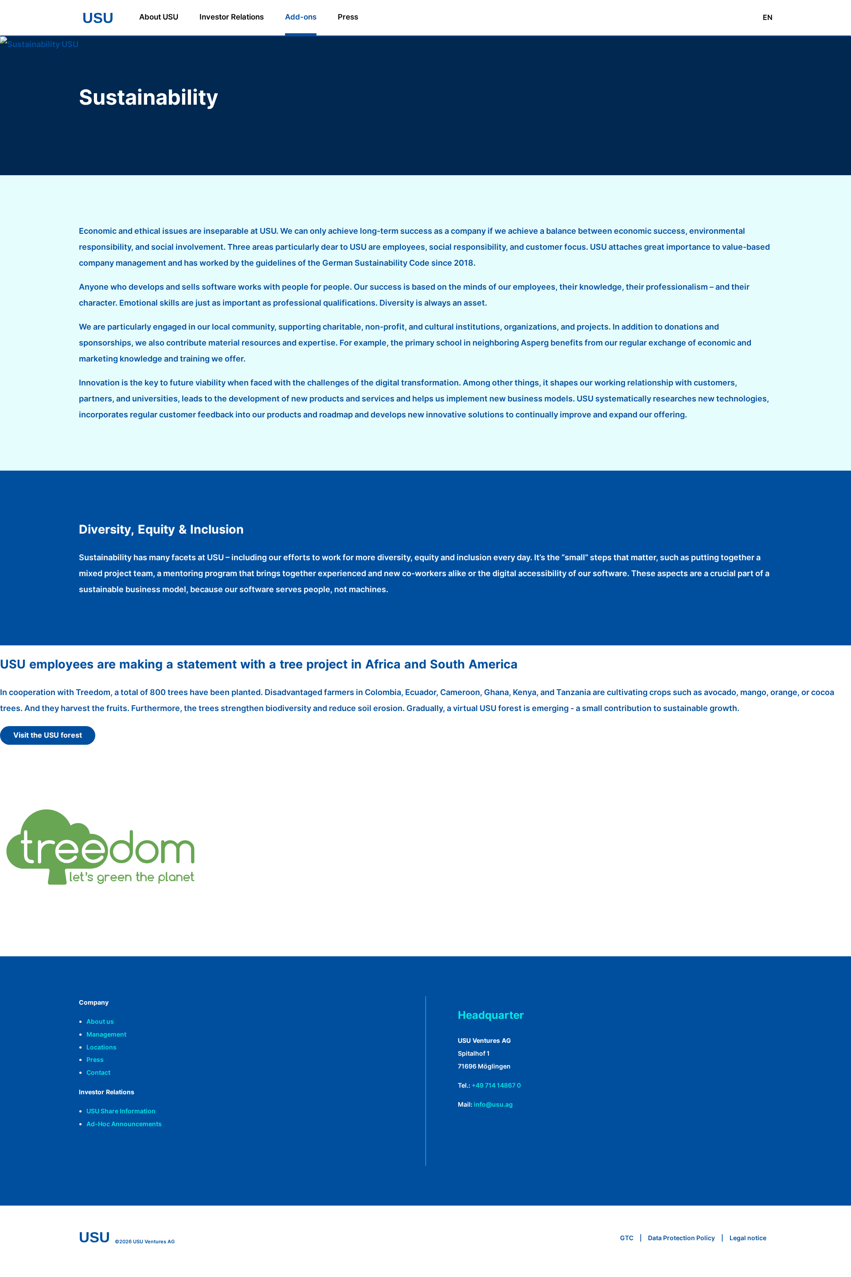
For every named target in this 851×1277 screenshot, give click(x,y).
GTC (626, 1238)
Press (348, 16)
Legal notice (748, 1238)
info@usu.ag (493, 1104)
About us (100, 1021)
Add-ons (300, 16)
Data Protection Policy (681, 1238)
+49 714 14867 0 (496, 1085)
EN (768, 17)
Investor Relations (231, 16)
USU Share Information (121, 1111)
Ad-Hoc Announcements (124, 1124)
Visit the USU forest (47, 735)
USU (97, 18)
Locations (101, 1047)
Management (106, 1034)
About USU (158, 16)
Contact (98, 1072)
